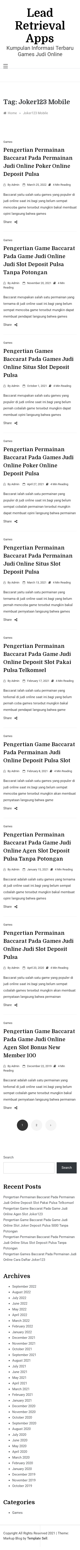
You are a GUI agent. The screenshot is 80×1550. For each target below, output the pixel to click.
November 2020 (24, 1412)
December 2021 (23, 1338)
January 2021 (22, 1400)
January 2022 (22, 1332)
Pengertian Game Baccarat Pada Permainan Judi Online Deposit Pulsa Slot (39, 752)
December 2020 (23, 1406)
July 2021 (19, 1366)
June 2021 (19, 1372)
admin (15, 184)
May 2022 (19, 1309)
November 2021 (24, 1344)
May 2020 (19, 1446)
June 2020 (19, 1440)
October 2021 (22, 1349)
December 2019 (23, 1474)
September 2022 (24, 1287)
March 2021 (21, 1389)
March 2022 (21, 1321)
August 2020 (21, 1429)
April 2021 (19, 1383)
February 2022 (22, 1326)
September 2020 (24, 1423)
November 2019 (24, 1480)
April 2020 (19, 1452)
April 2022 (19, 1315)
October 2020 (22, 1417)
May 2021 (19, 1378)
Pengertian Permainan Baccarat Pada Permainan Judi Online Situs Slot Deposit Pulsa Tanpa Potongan (39, 1242)
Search (8, 1157)
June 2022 (19, 1303)
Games (7, 141)
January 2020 (22, 1469)
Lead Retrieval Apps (40, 26)
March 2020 (21, 1457)
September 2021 (24, 1355)
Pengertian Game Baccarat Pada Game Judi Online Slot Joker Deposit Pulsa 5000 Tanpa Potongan (35, 1225)
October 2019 (22, 1486)
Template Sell (37, 1538)
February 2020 (22, 1463)
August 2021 (21, 1360)
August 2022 (21, 1292)
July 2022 (19, 1298)
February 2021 (22, 1395)
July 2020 (19, 1435)
